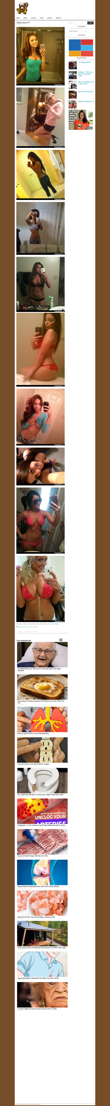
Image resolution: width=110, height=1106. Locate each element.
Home (18, 18)
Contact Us (30, 1104)
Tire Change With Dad (84, 62)
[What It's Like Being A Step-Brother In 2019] (73, 85)
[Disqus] (42, 1034)
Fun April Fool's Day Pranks (85, 91)
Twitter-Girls (20, 631)
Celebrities (27, 631)
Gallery (33, 18)
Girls (32, 631)
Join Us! (49, 18)
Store (41, 18)
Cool (30, 631)
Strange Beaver (23, 1104)
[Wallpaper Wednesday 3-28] (73, 104)
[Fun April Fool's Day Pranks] (73, 95)
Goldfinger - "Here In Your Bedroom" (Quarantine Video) (85, 74)
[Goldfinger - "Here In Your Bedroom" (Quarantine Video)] (73, 75)
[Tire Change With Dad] (73, 65)
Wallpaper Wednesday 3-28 (86, 101)
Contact (58, 18)
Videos (25, 18)
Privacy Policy (37, 1104)
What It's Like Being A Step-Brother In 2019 (86, 83)
